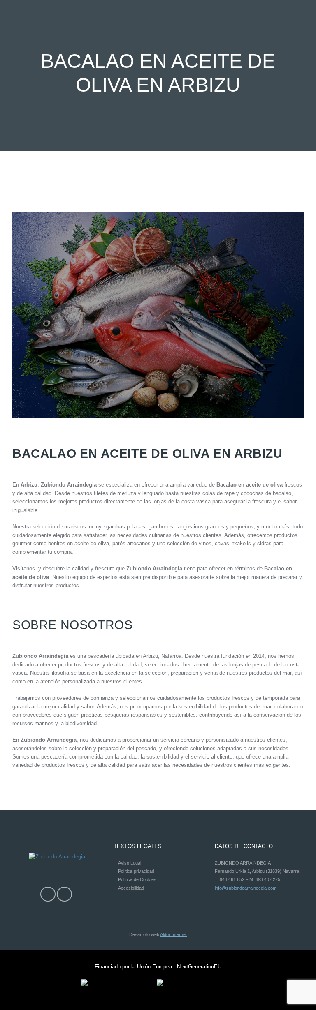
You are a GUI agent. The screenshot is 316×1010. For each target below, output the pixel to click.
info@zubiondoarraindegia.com (245, 887)
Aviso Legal (129, 862)
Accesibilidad (131, 887)
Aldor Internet (173, 934)
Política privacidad (136, 871)
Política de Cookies (137, 879)
